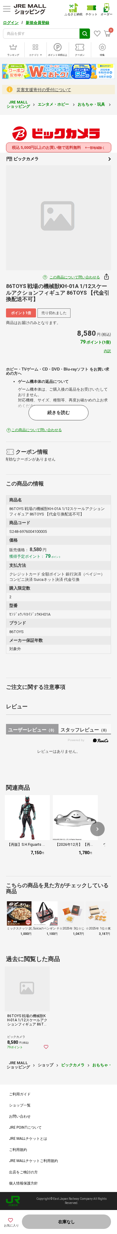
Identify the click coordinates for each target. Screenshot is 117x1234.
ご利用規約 (18, 1150)
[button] (97, 828)
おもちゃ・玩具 (92, 104)
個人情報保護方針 (23, 1183)
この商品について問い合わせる (75, 277)
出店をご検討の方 (23, 1172)
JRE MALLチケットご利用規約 (33, 1161)
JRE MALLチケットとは (28, 1138)
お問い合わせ (20, 1116)
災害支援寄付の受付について (43, 89)
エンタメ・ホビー (54, 104)
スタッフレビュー (85, 730)
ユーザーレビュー (32, 730)
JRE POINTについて (25, 1127)
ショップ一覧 (20, 1105)
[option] (58, 217)
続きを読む (58, 412)
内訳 (107, 351)
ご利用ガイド (20, 1094)
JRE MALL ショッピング (18, 104)
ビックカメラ (26, 158)
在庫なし (66, 1221)
